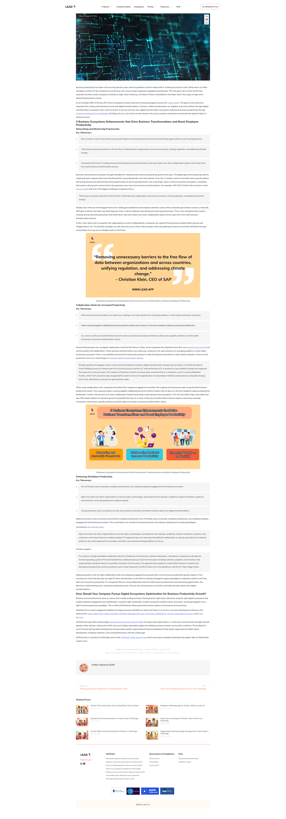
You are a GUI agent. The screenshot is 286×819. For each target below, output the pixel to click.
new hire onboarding (174, 653)
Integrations (139, 7)
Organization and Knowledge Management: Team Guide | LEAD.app (184, 732)
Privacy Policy (153, 762)
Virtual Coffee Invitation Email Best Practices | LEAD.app (113, 731)
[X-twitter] (84, 764)
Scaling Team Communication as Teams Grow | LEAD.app (114, 718)
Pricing (150, 7)
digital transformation (146, 653)
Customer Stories (124, 7)
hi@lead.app (85, 760)
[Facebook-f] (81, 764)
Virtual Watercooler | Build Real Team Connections (122, 775)
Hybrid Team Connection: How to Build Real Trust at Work (114, 705)
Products (105, 7)
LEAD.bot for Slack (185, 762)
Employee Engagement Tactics (87, 16)
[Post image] (82, 709)
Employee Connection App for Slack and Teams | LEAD (124, 762)
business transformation (131, 653)
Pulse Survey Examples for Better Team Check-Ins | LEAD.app (181, 719)
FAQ (178, 7)
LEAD (69, 6)
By (151, 649)
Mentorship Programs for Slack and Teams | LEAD (122, 758)
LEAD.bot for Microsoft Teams (188, 758)
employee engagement (160, 653)
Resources (165, 7)
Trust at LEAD (154, 765)
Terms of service (154, 758)
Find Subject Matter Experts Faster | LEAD (120, 779)
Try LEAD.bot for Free (210, 7)
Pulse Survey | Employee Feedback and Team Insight (123, 769)
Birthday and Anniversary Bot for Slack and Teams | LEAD (125, 772)
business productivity (116, 653)
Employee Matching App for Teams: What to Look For (182, 705)
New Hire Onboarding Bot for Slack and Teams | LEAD (124, 765)
